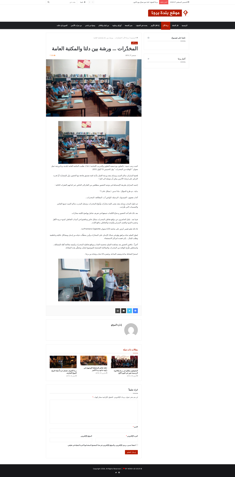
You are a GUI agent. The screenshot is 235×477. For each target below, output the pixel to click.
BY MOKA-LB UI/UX (132, 469)
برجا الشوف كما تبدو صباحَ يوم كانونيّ (145, 2)
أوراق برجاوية (116, 25)
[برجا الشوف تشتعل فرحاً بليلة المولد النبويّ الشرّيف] (63, 362)
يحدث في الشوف (141, 25)
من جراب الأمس (76, 25)
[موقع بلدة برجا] (168, 13)
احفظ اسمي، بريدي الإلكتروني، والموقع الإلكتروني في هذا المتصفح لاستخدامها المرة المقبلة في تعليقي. (101, 445)
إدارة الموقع (116, 324)
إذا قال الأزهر (155, 25)
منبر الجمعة (128, 25)
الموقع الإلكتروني (86, 436)
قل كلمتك (175, 25)
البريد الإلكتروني (132, 436)
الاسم (135, 427)
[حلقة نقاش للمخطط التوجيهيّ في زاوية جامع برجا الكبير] (93, 360)
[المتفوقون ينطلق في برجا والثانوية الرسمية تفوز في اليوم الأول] (124, 362)
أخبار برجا (181, 59)
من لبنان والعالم (104, 25)
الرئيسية (184, 25)
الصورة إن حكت (62, 25)
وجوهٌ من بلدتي (90, 25)
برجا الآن (166, 25)
